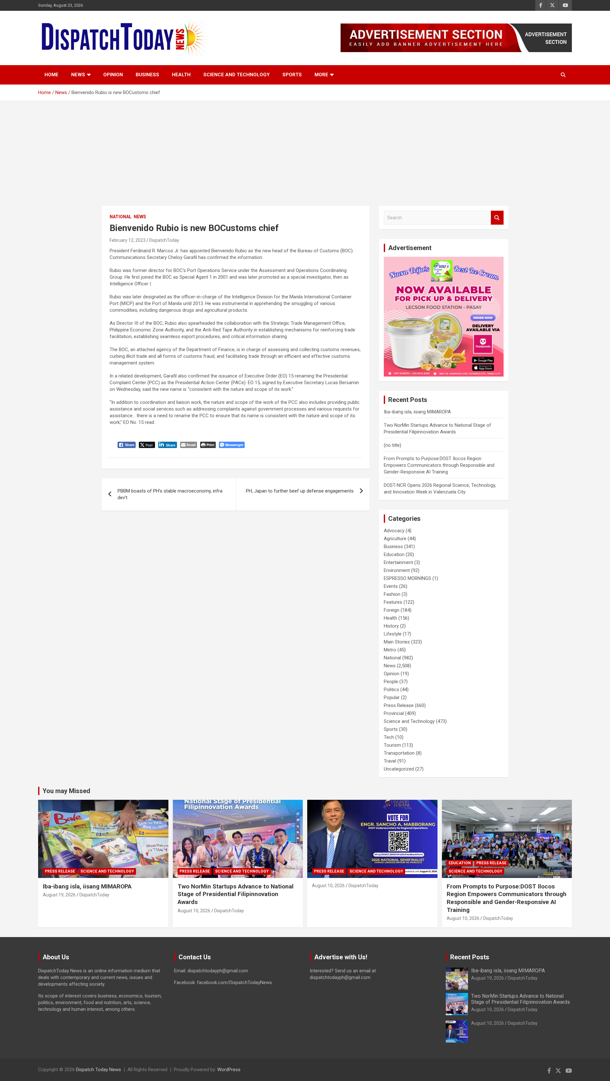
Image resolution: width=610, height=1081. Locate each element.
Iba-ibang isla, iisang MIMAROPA (417, 412)
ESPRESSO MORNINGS (407, 578)
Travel (390, 761)
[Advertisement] (305, 148)
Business (147, 75)
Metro (390, 650)
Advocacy (394, 531)
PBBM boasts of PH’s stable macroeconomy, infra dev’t (170, 494)
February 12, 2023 (128, 240)
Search (497, 218)
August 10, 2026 (194, 910)
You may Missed (66, 791)
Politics (391, 689)
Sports (292, 75)
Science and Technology (236, 75)
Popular (392, 697)
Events (391, 586)
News (78, 75)
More (321, 75)
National (121, 216)
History (391, 626)
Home (51, 75)
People (391, 681)
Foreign (391, 610)
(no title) (392, 445)
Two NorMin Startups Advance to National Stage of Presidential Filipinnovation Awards (236, 894)
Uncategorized (399, 769)
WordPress (229, 1069)
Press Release (399, 705)
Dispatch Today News (98, 1069)
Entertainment (398, 562)
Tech (389, 737)
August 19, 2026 (59, 894)
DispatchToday (164, 240)
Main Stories (397, 642)
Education (394, 554)
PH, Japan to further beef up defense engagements (300, 491)
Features (393, 602)
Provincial (394, 713)
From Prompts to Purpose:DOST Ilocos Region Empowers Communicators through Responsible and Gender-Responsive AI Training (439, 465)
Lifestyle (393, 634)
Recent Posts (469, 957)
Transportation (399, 753)
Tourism (392, 745)
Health (181, 75)
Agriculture (395, 538)
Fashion (392, 594)
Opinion (113, 75)
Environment (397, 570)
